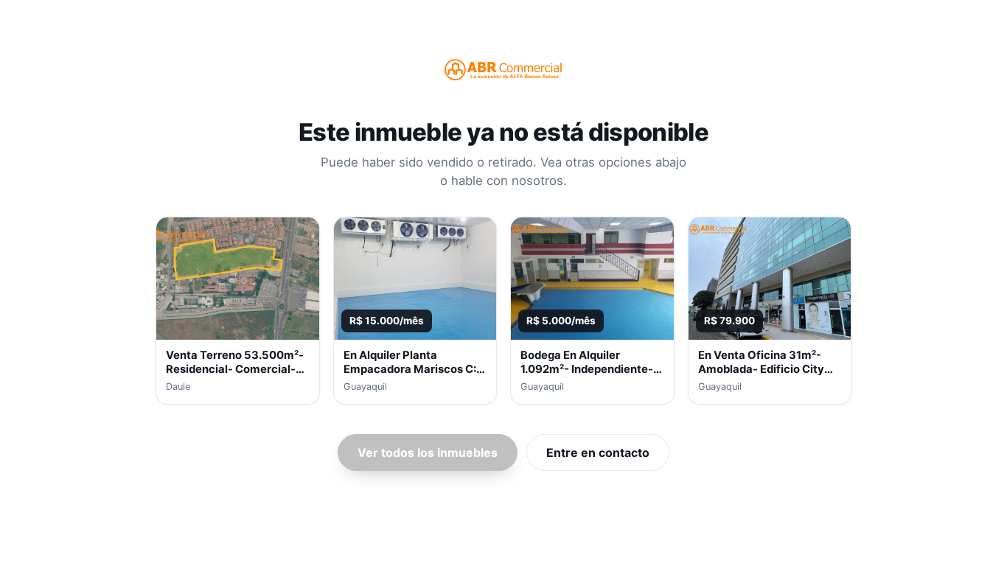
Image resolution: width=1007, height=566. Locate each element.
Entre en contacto (597, 452)
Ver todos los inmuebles (428, 452)
